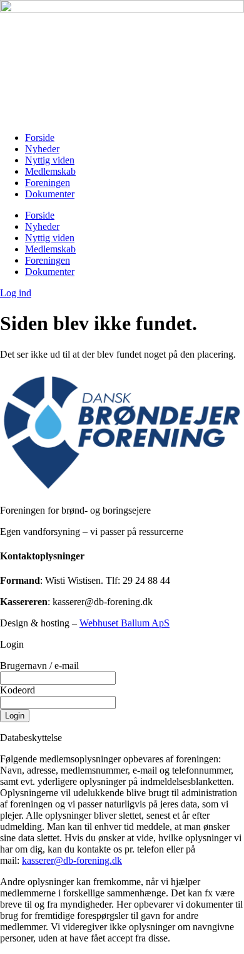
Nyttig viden (49, 160)
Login (14, 715)
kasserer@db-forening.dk (72, 860)
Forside (39, 137)
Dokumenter (49, 194)
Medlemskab (50, 171)
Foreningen (47, 182)
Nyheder (42, 148)
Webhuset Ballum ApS (124, 623)
